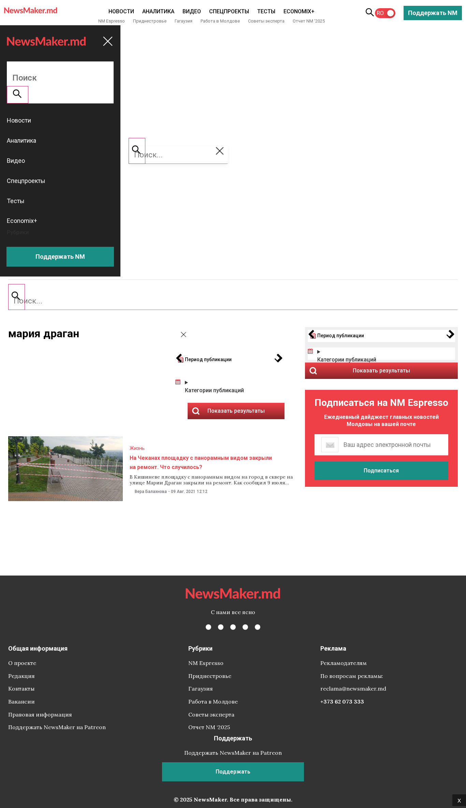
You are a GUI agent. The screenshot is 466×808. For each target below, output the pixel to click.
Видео (192, 11)
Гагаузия (183, 21)
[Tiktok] (245, 627)
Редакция (21, 675)
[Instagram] (233, 627)
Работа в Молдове (220, 21)
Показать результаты (381, 370)
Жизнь (137, 448)
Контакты (21, 688)
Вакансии (21, 701)
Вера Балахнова (151, 491)
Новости (121, 11)
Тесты (266, 11)
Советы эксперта (266, 21)
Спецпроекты (229, 11)
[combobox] (233, 301)
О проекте (22, 663)
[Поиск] (16, 297)
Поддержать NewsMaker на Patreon (57, 727)
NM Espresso (111, 21)
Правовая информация (40, 714)
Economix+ (299, 11)
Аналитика (158, 11)
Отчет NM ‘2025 (309, 21)
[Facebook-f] (208, 627)
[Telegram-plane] (257, 627)
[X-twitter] (220, 627)
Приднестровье (149, 21)
